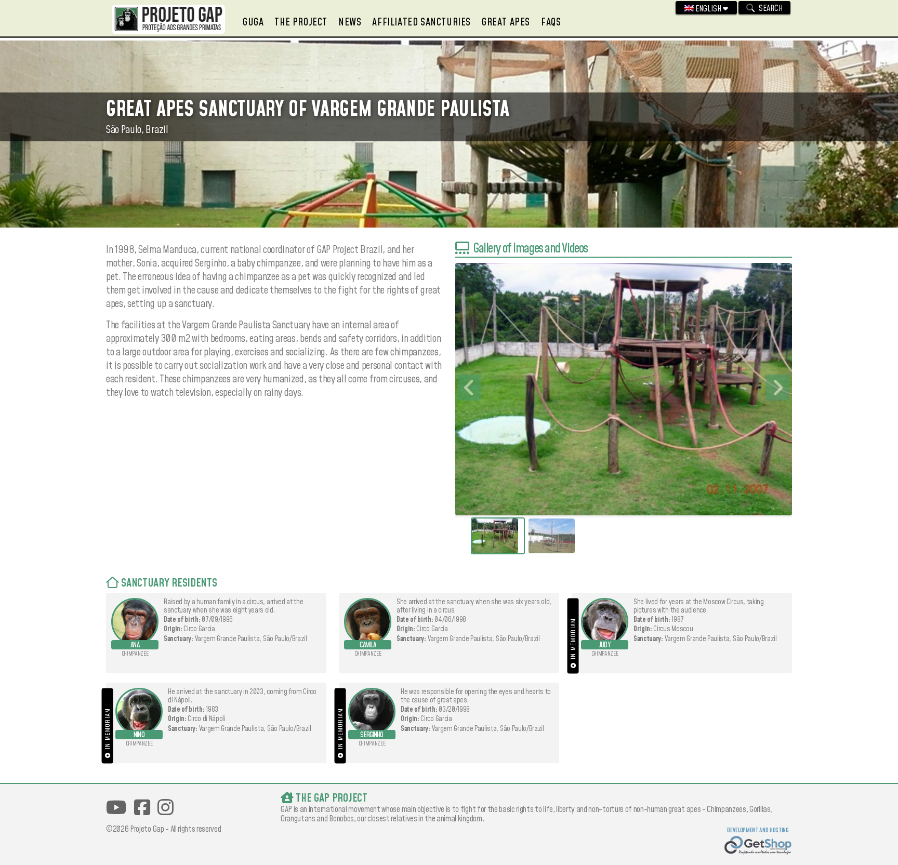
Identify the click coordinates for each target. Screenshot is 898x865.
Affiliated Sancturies (421, 22)
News (349, 22)
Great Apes (506, 22)
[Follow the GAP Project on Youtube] (116, 808)
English (708, 8)
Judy (605, 645)
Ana (134, 645)
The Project (300, 22)
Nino (139, 735)
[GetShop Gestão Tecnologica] (758, 846)
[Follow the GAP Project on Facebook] (142, 808)
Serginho (371, 735)
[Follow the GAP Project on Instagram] (165, 808)
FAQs (551, 22)
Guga (253, 22)
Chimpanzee (135, 653)
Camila (368, 645)
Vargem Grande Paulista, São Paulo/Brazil (251, 639)
